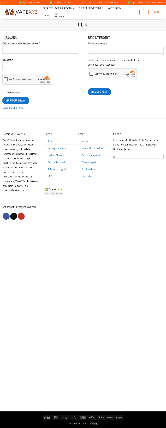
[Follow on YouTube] (21, 216)
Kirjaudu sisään (15, 100)
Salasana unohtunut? (14, 107)
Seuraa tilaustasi (56, 162)
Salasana (12, 60)
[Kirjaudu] (146, 12)
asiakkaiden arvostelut (93, 148)
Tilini (50, 141)
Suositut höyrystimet (91, 8)
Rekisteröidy (99, 92)
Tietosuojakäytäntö (91, 155)
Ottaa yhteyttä (89, 162)
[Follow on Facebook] (6, 216)
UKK (50, 176)
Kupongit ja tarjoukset (59, 148)
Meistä (85, 141)
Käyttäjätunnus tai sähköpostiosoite (25, 43)
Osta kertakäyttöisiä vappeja (58, 8)
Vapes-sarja (114, 8)
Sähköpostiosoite (102, 43)
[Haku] (137, 12)
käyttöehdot (88, 176)
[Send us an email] (13, 216)
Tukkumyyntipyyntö (57, 169)
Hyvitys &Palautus (57, 155)
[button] (157, 12)
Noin (46, 15)
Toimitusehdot (89, 169)
